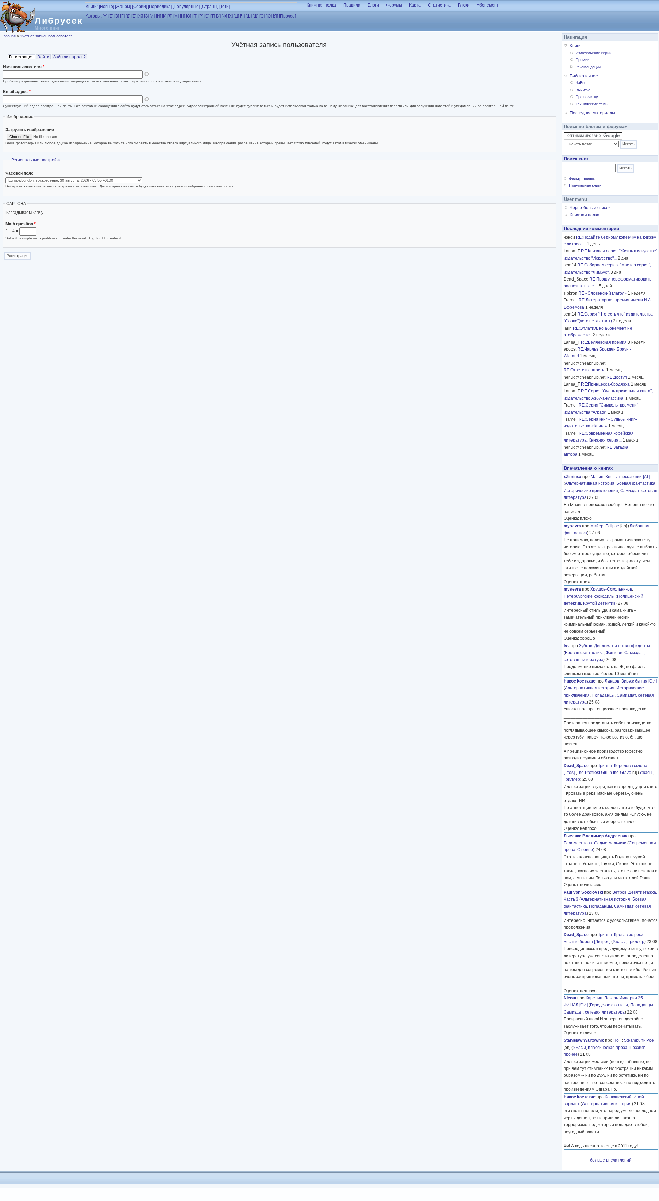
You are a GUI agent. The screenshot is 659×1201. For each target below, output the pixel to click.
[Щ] (255, 16)
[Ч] (242, 16)
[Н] (182, 16)
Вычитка (583, 90)
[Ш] (249, 16)
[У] (218, 16)
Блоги (373, 5)
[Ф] (224, 16)
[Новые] (106, 6)
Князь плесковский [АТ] (627, 476)
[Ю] (269, 16)
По (617, 1040)
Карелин (594, 998)
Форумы (394, 5)
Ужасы (645, 772)
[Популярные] (186, 6)
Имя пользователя (23, 67)
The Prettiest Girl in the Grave (604, 772)
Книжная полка (321, 5)
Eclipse (612, 526)
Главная (9, 36)
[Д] (128, 16)
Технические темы (592, 104)
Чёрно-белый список (590, 207)
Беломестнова (578, 842)
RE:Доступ (616, 377)
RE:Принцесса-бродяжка (605, 384)
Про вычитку (587, 97)
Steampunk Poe (639, 1040)
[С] (206, 16)
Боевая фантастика (635, 483)
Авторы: (94, 16)
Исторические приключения (591, 490)
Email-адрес (17, 91)
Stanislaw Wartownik (584, 1040)
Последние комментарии (591, 228)
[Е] (133, 16)
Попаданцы (603, 695)
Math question (20, 223)
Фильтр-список (582, 178)
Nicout (570, 998)
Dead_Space (576, 765)
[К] (164, 16)
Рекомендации (588, 67)
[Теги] (224, 6)
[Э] (262, 16)
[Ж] (140, 16)
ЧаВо (580, 83)
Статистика (439, 5)
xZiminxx (572, 476)
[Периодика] (160, 6)
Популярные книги (585, 185)
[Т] (212, 16)
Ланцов (612, 681)
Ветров (619, 892)
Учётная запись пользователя (46, 36)
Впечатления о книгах (588, 468)
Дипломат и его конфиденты (622, 645)
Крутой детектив (599, 603)
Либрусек (59, 20)
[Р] (200, 16)
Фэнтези (614, 652)
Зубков (585, 645)
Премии (582, 60)
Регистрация (22, 57)
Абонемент (488, 5)
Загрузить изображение (29, 129)
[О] (188, 16)
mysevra (572, 526)
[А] (105, 16)
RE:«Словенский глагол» (602, 293)
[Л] (169, 16)
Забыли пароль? (69, 57)
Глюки (464, 5)
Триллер (572, 779)
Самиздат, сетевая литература (594, 1012)
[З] (146, 16)
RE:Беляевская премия (604, 342)
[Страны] (209, 6)
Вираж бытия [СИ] (639, 681)
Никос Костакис (580, 681)
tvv (567, 645)
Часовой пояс (19, 173)
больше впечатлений (611, 1160)
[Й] (158, 16)
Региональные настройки (36, 160)
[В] (116, 16)
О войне (585, 849)
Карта (415, 5)
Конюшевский (618, 1097)
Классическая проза (607, 1047)
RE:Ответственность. (584, 370)
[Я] (275, 16)
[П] (194, 16)
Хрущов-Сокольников (611, 589)
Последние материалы (592, 113)
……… (612, 575)
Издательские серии (593, 53)
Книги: (92, 6)
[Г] (122, 16)
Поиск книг (576, 158)
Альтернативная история (589, 483)
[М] (176, 16)
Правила (351, 5)
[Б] (110, 16)
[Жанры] (123, 6)
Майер (596, 526)
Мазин (597, 476)
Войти (43, 57)
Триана (605, 765)
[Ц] (236, 16)
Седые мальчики (610, 842)
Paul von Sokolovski (583, 892)
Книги (575, 45)
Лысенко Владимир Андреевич (595, 836)
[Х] (230, 16)
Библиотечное (584, 75)
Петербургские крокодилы (589, 596)
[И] (152, 16)
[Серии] (139, 6)
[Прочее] (287, 16)
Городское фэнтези (609, 1005)
